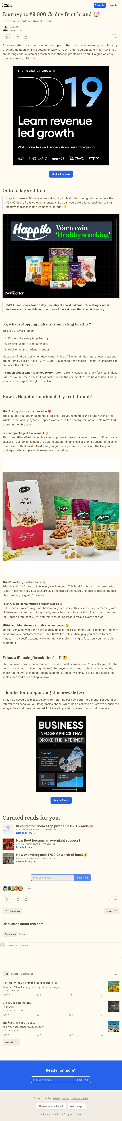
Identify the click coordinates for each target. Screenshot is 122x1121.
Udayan (19, 1011)
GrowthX (14, 991)
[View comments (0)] (18, 37)
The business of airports (19, 1022)
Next (109, 911)
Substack (45, 1114)
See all (9, 1042)
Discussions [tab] (27, 973)
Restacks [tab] (23, 934)
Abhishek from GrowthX (28, 829)
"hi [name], (9, 1006)
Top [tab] (6, 973)
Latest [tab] (14, 973)
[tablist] (16, 934)
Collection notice (79, 1098)
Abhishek (14, 27)
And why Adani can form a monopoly (23, 1026)
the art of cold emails (17, 1002)
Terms (65, 1098)
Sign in (113, 5)
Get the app (76, 1106)
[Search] (116, 974)
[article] (61, 989)
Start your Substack (53, 1106)
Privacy (56, 1098)
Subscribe (100, 5)
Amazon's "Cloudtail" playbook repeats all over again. (32, 987)
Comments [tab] (10, 934)
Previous (15, 911)
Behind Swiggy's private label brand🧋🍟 (30, 983)
